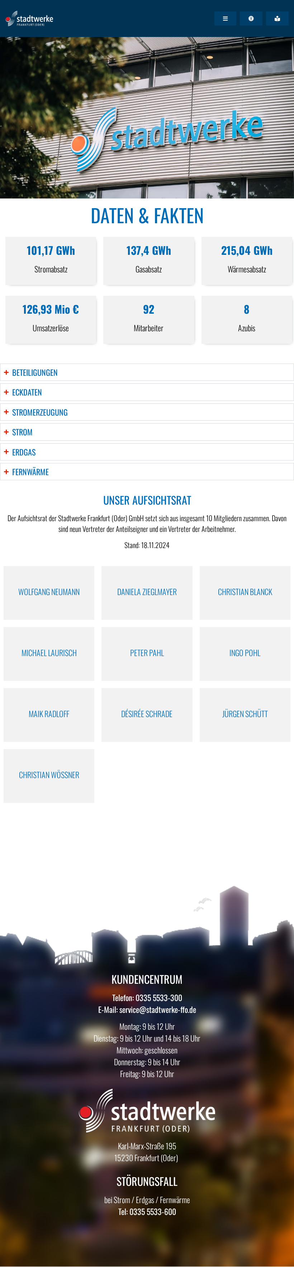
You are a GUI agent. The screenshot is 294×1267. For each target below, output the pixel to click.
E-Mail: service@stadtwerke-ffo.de (147, 1009)
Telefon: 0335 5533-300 (147, 997)
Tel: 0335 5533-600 (147, 1211)
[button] (225, 18)
